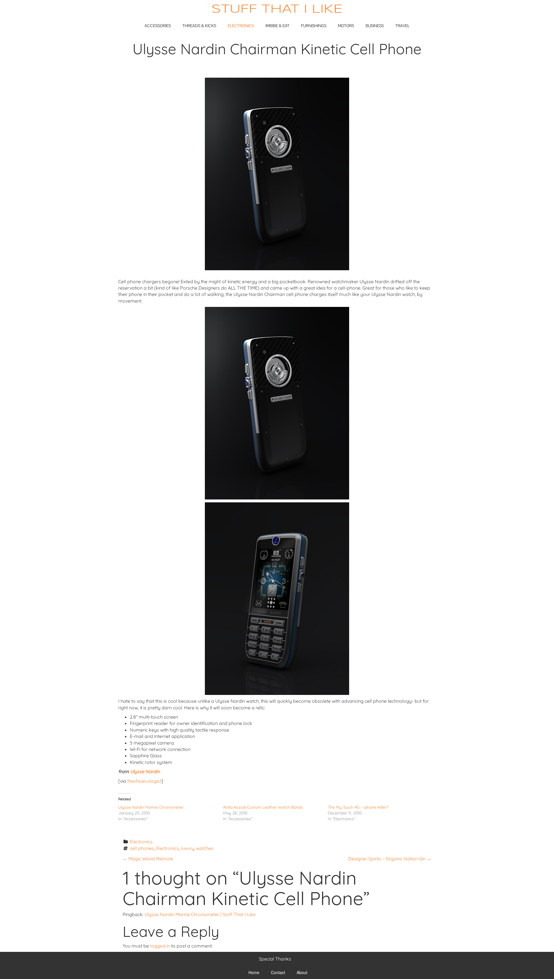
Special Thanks (275, 959)
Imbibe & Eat (277, 25)
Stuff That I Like (277, 9)
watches (205, 848)
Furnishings (313, 25)
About (302, 972)
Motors (346, 25)
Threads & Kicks (199, 25)
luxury (187, 848)
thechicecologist (144, 781)
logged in (160, 946)
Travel (402, 25)
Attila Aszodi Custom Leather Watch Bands (263, 807)
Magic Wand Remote (148, 858)
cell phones (142, 848)
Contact (278, 972)
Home (253, 972)
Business (375, 25)
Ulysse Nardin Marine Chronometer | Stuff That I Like (200, 914)
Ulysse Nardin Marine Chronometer (151, 807)
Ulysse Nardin (145, 771)
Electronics (241, 25)
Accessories (158, 25)
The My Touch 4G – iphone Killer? (358, 807)
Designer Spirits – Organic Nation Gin (389, 858)
